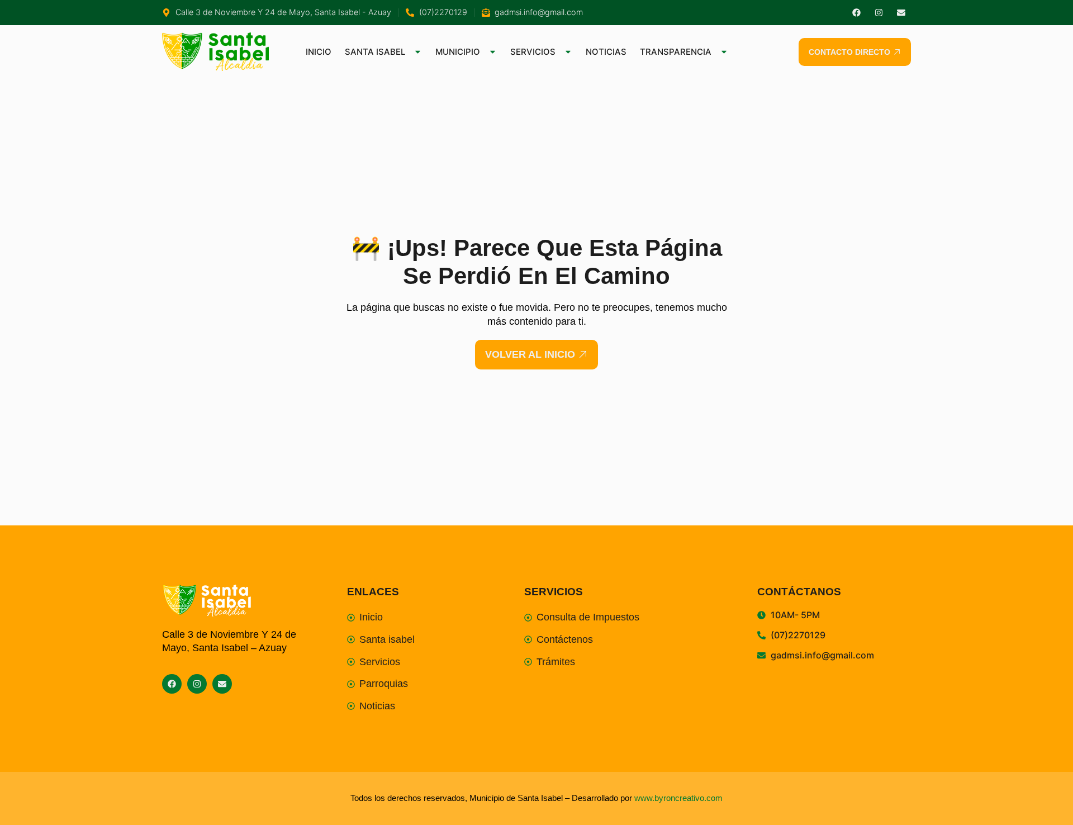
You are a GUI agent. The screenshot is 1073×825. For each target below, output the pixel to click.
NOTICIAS (606, 51)
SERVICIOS (533, 51)
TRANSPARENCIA (675, 51)
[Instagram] (879, 12)
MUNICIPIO (457, 51)
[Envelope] (901, 12)
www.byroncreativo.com (678, 798)
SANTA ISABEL (375, 51)
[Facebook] (856, 12)
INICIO (318, 51)
